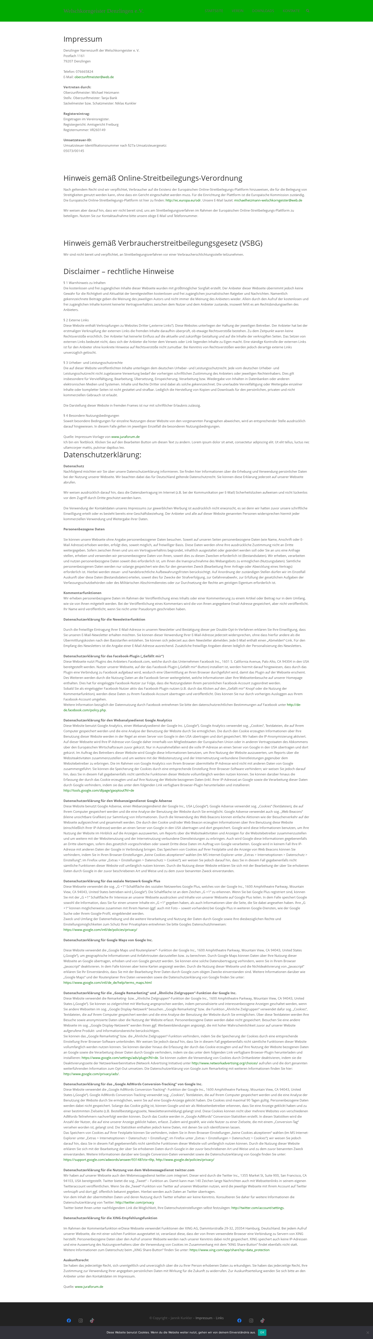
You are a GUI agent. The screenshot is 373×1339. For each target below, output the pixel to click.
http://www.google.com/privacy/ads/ (91, 1074)
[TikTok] (92, 1320)
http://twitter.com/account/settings (257, 1208)
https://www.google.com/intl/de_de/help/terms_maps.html (107, 982)
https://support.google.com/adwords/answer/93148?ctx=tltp (108, 1159)
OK (262, 1332)
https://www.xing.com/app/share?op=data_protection (230, 1250)
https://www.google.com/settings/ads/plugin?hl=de (120, 1057)
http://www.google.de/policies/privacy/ (185, 1159)
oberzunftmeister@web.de (94, 77)
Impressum (204, 1318)
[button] (307, 10)
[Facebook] (68, 1320)
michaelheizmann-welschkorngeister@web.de (268, 200)
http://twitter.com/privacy (134, 1202)
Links (220, 1318)
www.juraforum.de (125, 436)
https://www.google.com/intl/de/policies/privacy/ (100, 929)
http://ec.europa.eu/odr (183, 200)
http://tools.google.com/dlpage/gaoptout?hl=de (98, 790)
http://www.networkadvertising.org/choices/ (225, 1063)
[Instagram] (80, 1320)
